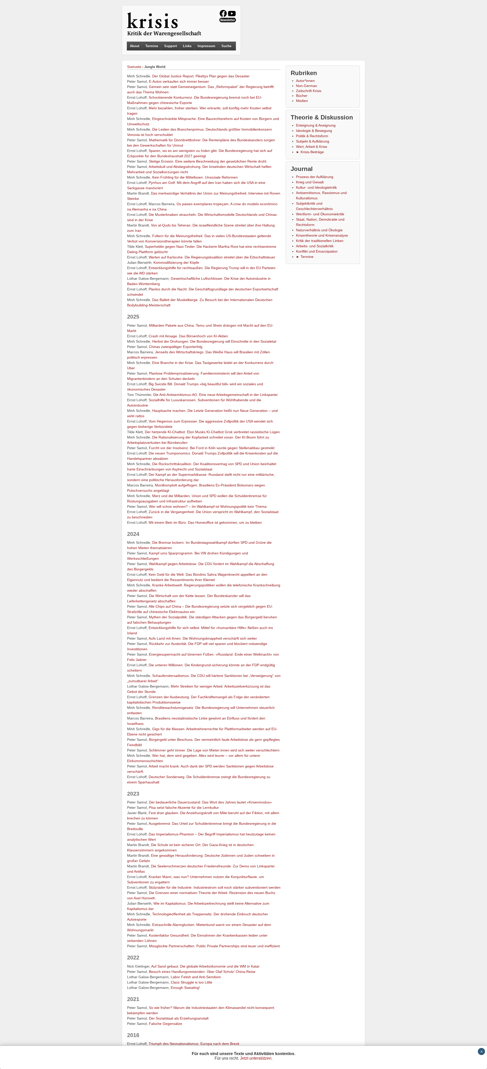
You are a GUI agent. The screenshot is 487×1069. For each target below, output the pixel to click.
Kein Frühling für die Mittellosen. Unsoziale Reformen (195, 177)
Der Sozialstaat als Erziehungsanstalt (178, 1018)
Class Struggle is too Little (191, 982)
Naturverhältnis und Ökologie (319, 230)
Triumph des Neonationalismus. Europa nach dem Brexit (194, 1044)
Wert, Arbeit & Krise (311, 147)
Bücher (301, 96)
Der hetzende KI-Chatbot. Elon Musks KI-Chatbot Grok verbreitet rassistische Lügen (212, 432)
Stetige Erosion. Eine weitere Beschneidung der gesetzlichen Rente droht (207, 161)
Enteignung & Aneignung (316, 125)
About (134, 46)
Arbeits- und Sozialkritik (315, 246)
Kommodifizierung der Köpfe (176, 262)
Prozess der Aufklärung (314, 177)
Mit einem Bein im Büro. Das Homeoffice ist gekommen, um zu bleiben (205, 522)
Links (187, 46)
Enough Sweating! (185, 988)
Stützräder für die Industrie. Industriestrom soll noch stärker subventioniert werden (215, 887)
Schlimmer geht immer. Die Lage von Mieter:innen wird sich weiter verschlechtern (214, 750)
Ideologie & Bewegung (314, 131)
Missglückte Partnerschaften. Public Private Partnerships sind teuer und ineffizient (214, 946)
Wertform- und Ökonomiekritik (320, 214)
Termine (151, 46)
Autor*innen (305, 81)
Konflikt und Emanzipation (317, 251)
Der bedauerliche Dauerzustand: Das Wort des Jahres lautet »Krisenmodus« (210, 802)
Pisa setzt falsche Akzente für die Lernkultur (184, 807)
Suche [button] (226, 46)
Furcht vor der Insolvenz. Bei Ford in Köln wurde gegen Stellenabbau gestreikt (211, 448)
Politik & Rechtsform (312, 136)
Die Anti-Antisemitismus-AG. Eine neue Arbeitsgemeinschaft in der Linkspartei (215, 395)
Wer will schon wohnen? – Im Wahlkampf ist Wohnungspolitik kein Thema (208, 506)
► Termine (305, 257)
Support (170, 46)
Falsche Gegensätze (165, 1024)
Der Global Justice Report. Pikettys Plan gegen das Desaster (201, 76)
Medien (302, 101)
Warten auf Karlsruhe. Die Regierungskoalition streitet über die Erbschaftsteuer (212, 257)
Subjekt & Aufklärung (312, 141)
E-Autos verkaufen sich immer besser (179, 81)
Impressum (206, 46)
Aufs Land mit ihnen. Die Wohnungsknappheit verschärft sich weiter (203, 638)
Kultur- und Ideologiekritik (316, 187)
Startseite (134, 67)
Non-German (306, 86)
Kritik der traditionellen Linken (319, 241)
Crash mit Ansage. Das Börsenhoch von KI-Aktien (188, 336)
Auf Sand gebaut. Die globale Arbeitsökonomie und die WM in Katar (205, 966)
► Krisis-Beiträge (310, 152)
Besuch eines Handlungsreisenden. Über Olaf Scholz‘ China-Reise (202, 972)
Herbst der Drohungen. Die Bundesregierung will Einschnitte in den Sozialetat (214, 341)
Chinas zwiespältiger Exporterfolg (175, 347)
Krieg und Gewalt (310, 182)
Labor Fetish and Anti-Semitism (196, 977)
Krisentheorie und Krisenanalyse (322, 235)
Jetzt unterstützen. (256, 1058)
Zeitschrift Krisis (308, 91)
